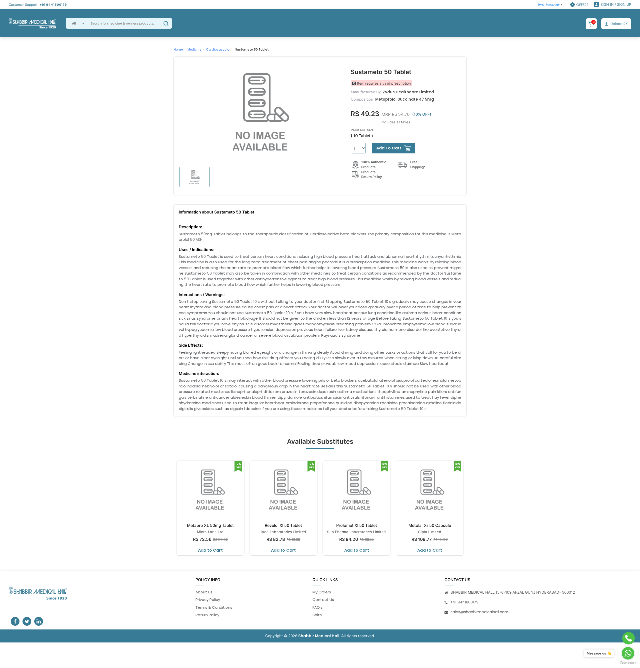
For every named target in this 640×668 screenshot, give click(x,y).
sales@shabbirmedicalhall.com (479, 611)
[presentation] (174, 507)
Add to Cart (210, 550)
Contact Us (323, 599)
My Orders (321, 592)
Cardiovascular (218, 49)
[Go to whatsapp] (628, 653)
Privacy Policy (208, 599)
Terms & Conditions (214, 607)
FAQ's (317, 607)
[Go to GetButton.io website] (628, 662)
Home (178, 49)
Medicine (194, 49)
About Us (204, 592)
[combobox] (76, 23)
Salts (317, 614)
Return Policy (207, 614)
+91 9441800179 (53, 4)
